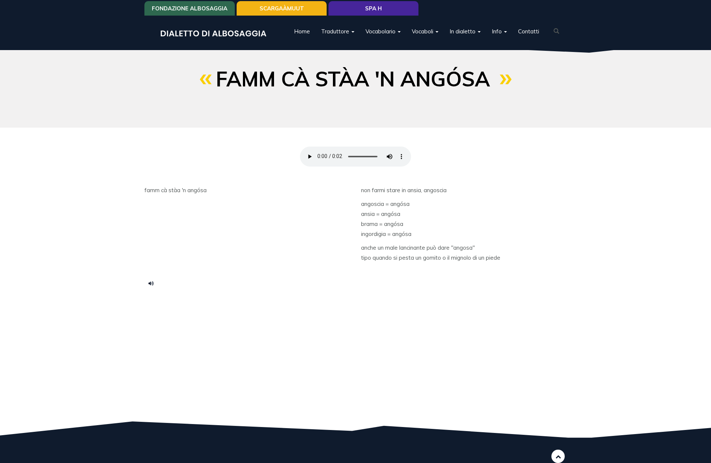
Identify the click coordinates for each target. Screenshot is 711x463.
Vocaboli (423, 31)
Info (497, 31)
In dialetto (463, 31)
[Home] (216, 33)
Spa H (373, 8)
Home (302, 31)
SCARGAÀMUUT (282, 8)
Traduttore (336, 31)
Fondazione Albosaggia (189, 8)
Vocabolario (381, 31)
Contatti (528, 31)
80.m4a (153, 283)
